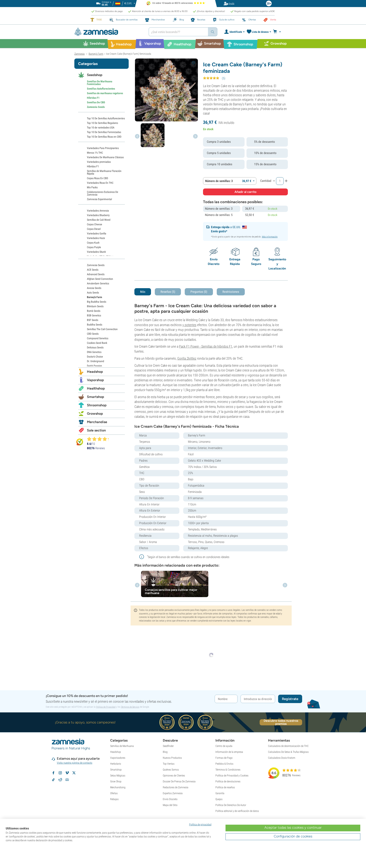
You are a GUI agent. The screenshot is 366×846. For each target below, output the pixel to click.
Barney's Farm (94, 297)
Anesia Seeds (94, 287)
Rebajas (114, 799)
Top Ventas (168, 763)
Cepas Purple (94, 247)
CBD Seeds (93, 333)
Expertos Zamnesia (173, 793)
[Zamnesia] (108, 32)
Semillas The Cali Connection (102, 329)
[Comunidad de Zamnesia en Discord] (67, 780)
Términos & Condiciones (227, 769)
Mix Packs (92, 187)
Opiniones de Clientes (174, 775)
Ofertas (114, 793)
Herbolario (115, 763)
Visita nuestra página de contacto (74, 762)
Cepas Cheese (94, 224)
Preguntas (198, 291)
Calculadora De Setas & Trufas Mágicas (288, 751)
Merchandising (117, 787)
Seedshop (94, 75)
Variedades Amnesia (98, 210)
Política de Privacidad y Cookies (231, 775)
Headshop (95, 372)
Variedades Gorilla (96, 233)
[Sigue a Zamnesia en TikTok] (53, 780)
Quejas (218, 799)
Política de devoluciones (227, 781)
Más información (270, 236)
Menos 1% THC (95, 152)
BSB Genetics (94, 315)
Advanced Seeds (95, 274)
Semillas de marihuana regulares (105, 93)
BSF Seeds (92, 320)
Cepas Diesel (94, 228)
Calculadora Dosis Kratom (281, 757)
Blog (165, 751)
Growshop (95, 413)
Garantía (219, 793)
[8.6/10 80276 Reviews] (99, 439)
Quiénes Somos (171, 769)
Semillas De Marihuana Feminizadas (99, 83)
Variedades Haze (96, 238)
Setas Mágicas (117, 775)
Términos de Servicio (130, 707)
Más (142, 291)
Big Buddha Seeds (96, 301)
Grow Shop (115, 781)
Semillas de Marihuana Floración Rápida (104, 172)
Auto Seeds (93, 292)
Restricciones (230, 291)
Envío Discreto (170, 799)
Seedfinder (168, 745)
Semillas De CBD (96, 102)
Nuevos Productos (172, 757)
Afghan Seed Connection (100, 278)
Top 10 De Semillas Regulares (102, 122)
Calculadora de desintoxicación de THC (288, 745)
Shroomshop (97, 405)
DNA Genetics (94, 352)
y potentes (189, 325)
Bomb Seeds (93, 310)
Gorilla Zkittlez (186, 358)
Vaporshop (95, 380)
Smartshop (95, 397)
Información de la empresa (229, 751)
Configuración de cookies (293, 836)
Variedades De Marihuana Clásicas (105, 157)
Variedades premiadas (99, 161)
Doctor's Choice (95, 356)
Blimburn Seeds (95, 306)
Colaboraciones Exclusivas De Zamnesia (102, 193)
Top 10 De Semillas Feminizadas (104, 132)
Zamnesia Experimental (99, 199)
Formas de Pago (224, 757)
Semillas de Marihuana (122, 745)
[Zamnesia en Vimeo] (67, 773)
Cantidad (265, 181)
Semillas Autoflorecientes (101, 88)
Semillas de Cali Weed (98, 219)
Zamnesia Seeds (96, 106)
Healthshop (96, 388)
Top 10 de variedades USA (100, 127)
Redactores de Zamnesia (175, 787)
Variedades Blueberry (98, 215)
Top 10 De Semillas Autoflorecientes (106, 118)
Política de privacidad (200, 824)
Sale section (96, 430)
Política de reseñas (225, 787)
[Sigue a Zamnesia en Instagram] (60, 773)
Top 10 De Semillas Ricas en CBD (104, 136)
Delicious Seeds (95, 347)
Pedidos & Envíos (224, 763)
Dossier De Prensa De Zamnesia (179, 781)
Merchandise (97, 422)
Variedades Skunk (96, 251)
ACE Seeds (92, 269)
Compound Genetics (97, 338)
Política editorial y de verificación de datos (237, 810)
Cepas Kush (93, 242)
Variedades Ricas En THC (100, 182)
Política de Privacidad (106, 707)
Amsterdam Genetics (98, 283)
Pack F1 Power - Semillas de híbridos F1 (205, 346)
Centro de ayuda (223, 745)
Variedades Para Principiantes (103, 148)
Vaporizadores (117, 757)
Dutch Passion (94, 365)
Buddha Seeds (94, 324)
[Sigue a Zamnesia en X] (74, 773)
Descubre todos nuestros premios (281, 722)
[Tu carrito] (278, 31)
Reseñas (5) (168, 291)
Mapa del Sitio (170, 805)
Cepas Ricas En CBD (97, 178)
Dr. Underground (95, 361)
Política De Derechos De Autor (230, 805)
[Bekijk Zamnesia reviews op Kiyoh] (79, 442)
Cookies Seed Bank (97, 342)
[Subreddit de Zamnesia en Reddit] (60, 780)
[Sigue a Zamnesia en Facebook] (53, 773)
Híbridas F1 (93, 97)
